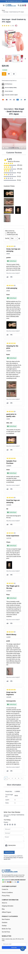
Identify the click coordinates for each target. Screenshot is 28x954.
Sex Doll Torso (6, 932)
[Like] (7, 277)
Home (3, 10)
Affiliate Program (6, 912)
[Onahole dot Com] (11, 5)
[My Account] (21, 5)
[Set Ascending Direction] (19, 238)
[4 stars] (12, 824)
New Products (6, 919)
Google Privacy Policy (11, 857)
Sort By (7, 238)
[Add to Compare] (14, 74)
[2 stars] (7, 824)
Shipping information (7, 906)
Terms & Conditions (7, 892)
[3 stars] (10, 824)
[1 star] (5, 824)
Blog (3, 909)
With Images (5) (11, 232)
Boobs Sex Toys (6, 928)
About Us (4, 902)
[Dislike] (11, 277)
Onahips (4, 925)
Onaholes (4, 922)
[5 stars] (15, 824)
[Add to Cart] (4, 74)
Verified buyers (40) (12, 234)
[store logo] (9, 871)
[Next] (25, 59)
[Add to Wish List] (9, 74)
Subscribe (14, 947)
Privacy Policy (6, 895)
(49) (13, 25)
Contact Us (5, 889)
